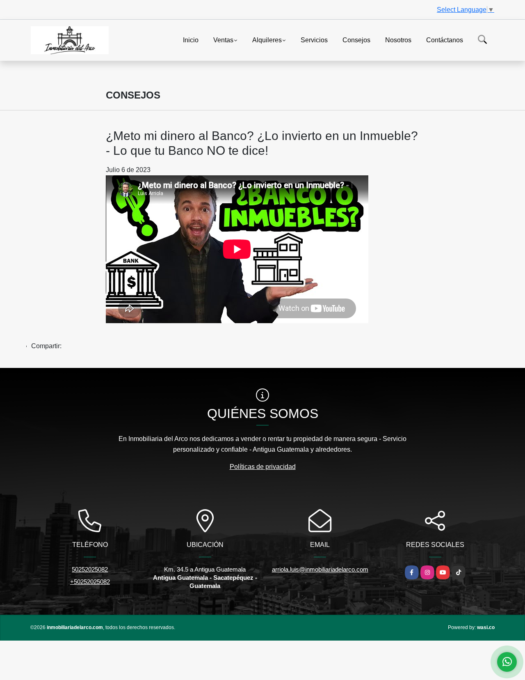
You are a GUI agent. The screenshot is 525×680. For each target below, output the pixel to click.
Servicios (314, 39)
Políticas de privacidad (263, 466)
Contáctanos (444, 39)
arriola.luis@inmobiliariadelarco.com (320, 569)
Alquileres (267, 39)
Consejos (356, 39)
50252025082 (90, 569)
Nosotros (398, 39)
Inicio (191, 39)
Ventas (223, 39)
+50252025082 (90, 581)
